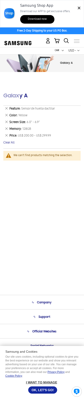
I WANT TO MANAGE (41, 382)
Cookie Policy (13, 375)
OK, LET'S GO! (43, 390)
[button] (63, 50)
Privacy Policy (56, 372)
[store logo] (17, 39)
